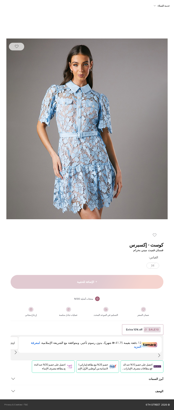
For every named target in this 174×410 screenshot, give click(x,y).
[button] (87, 129)
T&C (26, 404)
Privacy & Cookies (13, 404)
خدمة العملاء (164, 5)
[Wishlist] (16, 46)
